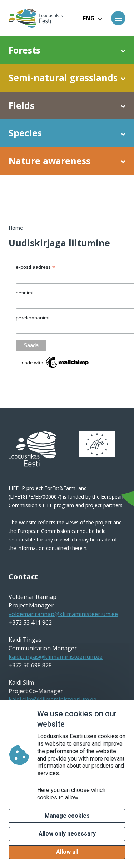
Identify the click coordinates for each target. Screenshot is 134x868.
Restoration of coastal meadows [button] (58, 195)
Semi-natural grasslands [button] (63, 77)
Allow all (67, 851)
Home (16, 227)
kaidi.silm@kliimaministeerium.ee (52, 699)
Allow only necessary (67, 833)
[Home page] (33, 18)
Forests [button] (24, 50)
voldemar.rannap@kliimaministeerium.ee (63, 614)
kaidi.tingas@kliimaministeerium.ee (56, 657)
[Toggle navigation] (118, 18)
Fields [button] (21, 105)
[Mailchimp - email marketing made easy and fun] (55, 361)
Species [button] (25, 133)
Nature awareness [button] (49, 161)
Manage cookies (67, 815)
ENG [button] (89, 18)
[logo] (32, 449)
